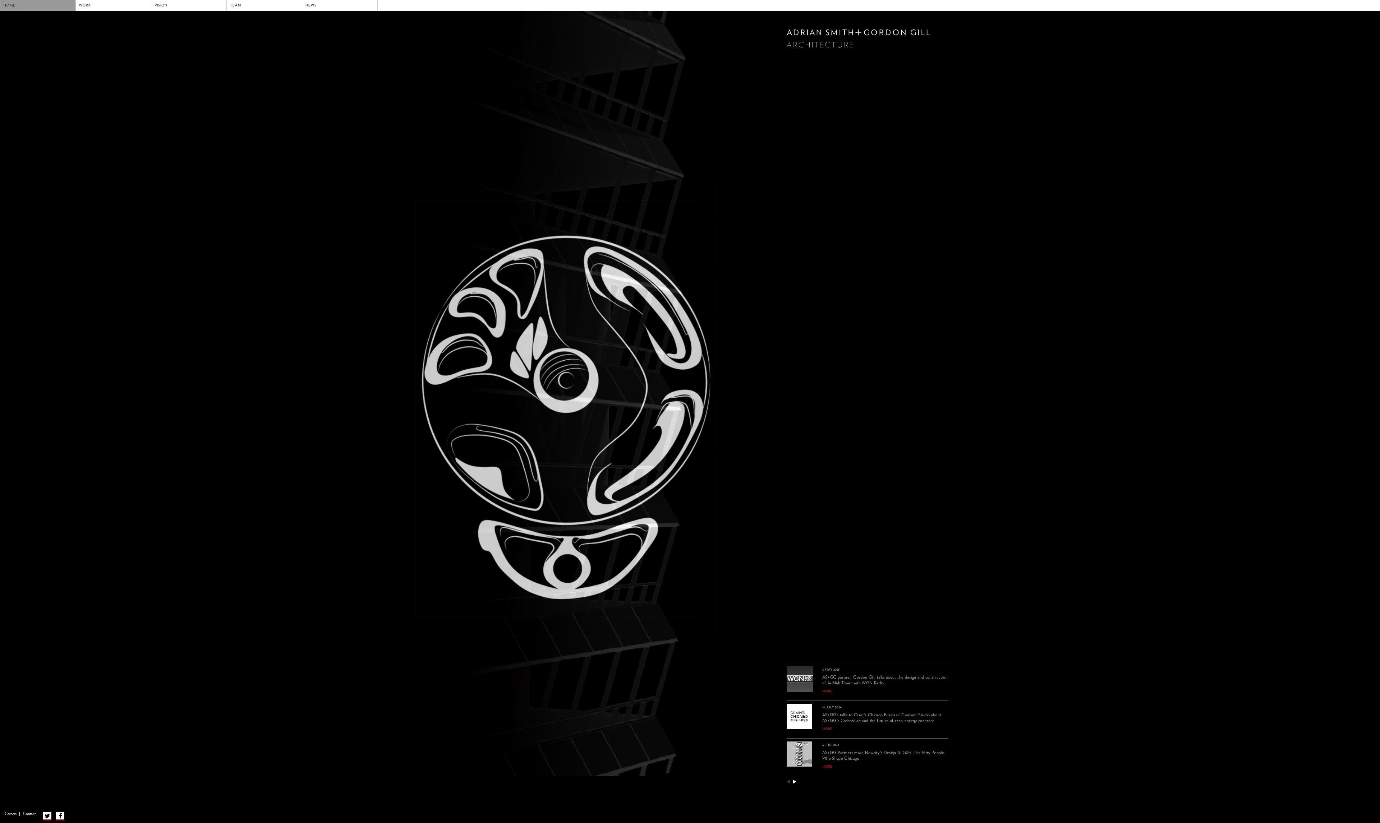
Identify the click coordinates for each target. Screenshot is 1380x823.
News (311, 5)
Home (9, 5)
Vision (161, 5)
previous (788, 781)
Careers (11, 814)
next (794, 781)
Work (85, 5)
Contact (29, 814)
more (827, 691)
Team (235, 5)
